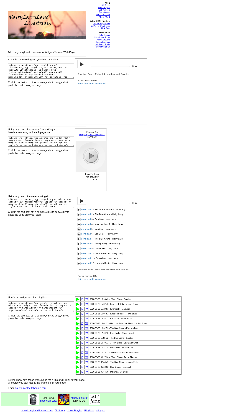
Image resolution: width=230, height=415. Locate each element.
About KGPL (104, 17)
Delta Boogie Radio (101, 23)
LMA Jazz (105, 28)
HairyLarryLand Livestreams (37, 410)
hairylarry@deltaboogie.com (30, 388)
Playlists (89, 410)
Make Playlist (104, 7)
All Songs (106, 5)
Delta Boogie (104, 35)
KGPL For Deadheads (100, 26)
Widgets (100, 410)
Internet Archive (103, 42)
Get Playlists (104, 10)
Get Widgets (104, 12)
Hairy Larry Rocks (102, 37)
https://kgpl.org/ (48, 400)
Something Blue (103, 47)
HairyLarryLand (103, 40)
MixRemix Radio (102, 44)
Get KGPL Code (103, 14)
